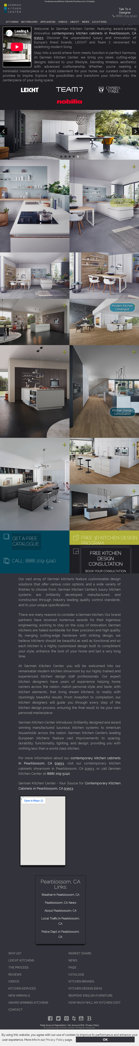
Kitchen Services (22, 988)
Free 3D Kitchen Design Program (109, 540)
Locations (99, 21)
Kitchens (12, 21)
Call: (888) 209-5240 (34, 560)
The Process (18, 967)
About (74, 21)
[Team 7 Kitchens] (69, 89)
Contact (15, 1009)
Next (135, 131)
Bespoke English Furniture (90, 995)
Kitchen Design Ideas (85, 988)
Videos (63, 21)
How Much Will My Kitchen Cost (94, 1002)
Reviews (15, 974)
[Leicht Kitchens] (30, 89)
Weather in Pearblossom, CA (60, 894)
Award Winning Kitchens (28, 1002)
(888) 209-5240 (58, 773)
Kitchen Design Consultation (122, 412)
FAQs (72, 967)
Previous (3, 131)
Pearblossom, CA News (60, 902)
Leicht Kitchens (21, 960)
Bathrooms (29, 21)
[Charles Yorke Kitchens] (109, 89)
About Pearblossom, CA (61, 910)
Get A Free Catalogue (25, 541)
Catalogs (76, 974)
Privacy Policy (55, 1039)
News (85, 21)
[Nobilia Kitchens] (69, 101)
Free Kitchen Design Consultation (106, 558)
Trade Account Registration (53, 1025)
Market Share (79, 953)
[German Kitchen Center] (12, 12)
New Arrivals (19, 995)
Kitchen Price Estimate (122, 202)
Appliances (48, 21)
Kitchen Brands (81, 981)
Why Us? (15, 953)
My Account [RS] (76, 1025)
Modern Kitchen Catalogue (122, 307)
